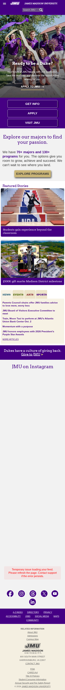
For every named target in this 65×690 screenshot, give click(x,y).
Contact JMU (33, 664)
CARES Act (33, 672)
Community (32, 620)
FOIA (32, 669)
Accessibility (13, 616)
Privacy (48, 612)
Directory (33, 612)
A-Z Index (18, 612)
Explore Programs (32, 173)
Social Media (42, 616)
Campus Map (32, 639)
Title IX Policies (33, 676)
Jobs (27, 616)
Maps (56, 616)
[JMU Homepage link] (32, 653)
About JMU (33, 632)
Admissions (32, 636)
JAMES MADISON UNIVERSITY (36, 686)
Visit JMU (32, 122)
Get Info (32, 104)
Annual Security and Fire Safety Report (32, 683)
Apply (32, 113)
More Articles (10, 339)
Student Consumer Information (32, 679)
